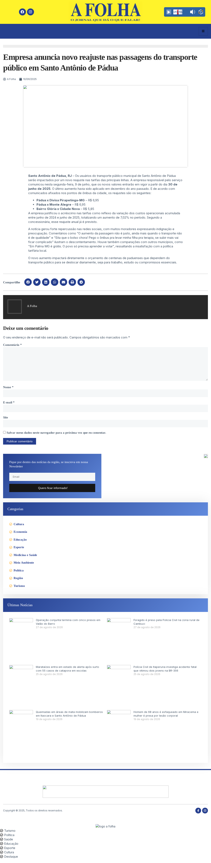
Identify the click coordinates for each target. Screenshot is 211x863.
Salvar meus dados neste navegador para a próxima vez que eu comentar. (56, 432)
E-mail (9, 402)
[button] (28, 282)
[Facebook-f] (198, 810)
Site (5, 417)
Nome (8, 387)
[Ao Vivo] (168, 11)
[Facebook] (22, 11)
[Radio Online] (201, 12)
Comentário (12, 344)
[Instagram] (30, 11)
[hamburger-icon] (203, 31)
